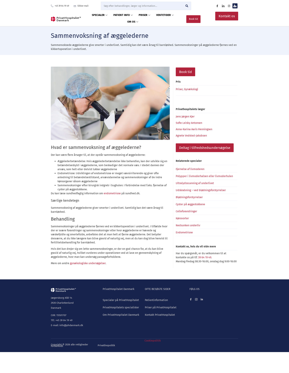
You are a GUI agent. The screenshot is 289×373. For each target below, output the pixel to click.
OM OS (131, 21)
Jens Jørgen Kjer (185, 116)
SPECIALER (98, 15)
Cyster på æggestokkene (190, 204)
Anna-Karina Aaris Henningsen (194, 129)
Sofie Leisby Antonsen (189, 122)
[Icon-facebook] (217, 5)
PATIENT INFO (121, 15)
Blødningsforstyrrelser (189, 197)
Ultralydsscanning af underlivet (195, 183)
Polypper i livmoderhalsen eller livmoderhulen (204, 176)
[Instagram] (229, 5)
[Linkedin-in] (202, 299)
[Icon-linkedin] (223, 5)
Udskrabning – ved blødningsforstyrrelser (201, 190)
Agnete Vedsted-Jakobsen (191, 135)
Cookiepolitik (152, 340)
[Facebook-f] (190, 299)
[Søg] (187, 6)
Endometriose (184, 232)
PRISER (143, 15)
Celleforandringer (186, 211)
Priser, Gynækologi (187, 89)
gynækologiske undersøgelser (88, 263)
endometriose (112, 193)
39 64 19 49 (204, 257)
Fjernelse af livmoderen (190, 169)
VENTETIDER (163, 15)
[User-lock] (234, 5)
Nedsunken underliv (188, 225)
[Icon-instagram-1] (196, 299)
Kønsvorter (182, 218)
